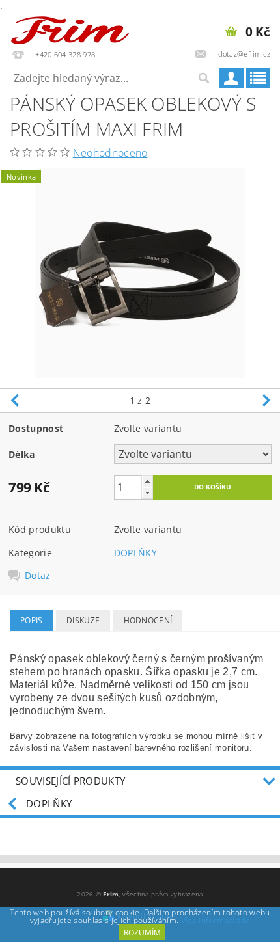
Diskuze (83, 620)
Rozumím (142, 932)
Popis (31, 620)
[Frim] (70, 27)
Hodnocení (148, 620)
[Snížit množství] (147, 493)
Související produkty (70, 780)
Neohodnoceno (110, 153)
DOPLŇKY (135, 552)
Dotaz (38, 576)
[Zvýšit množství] (147, 481)
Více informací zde (216, 920)
